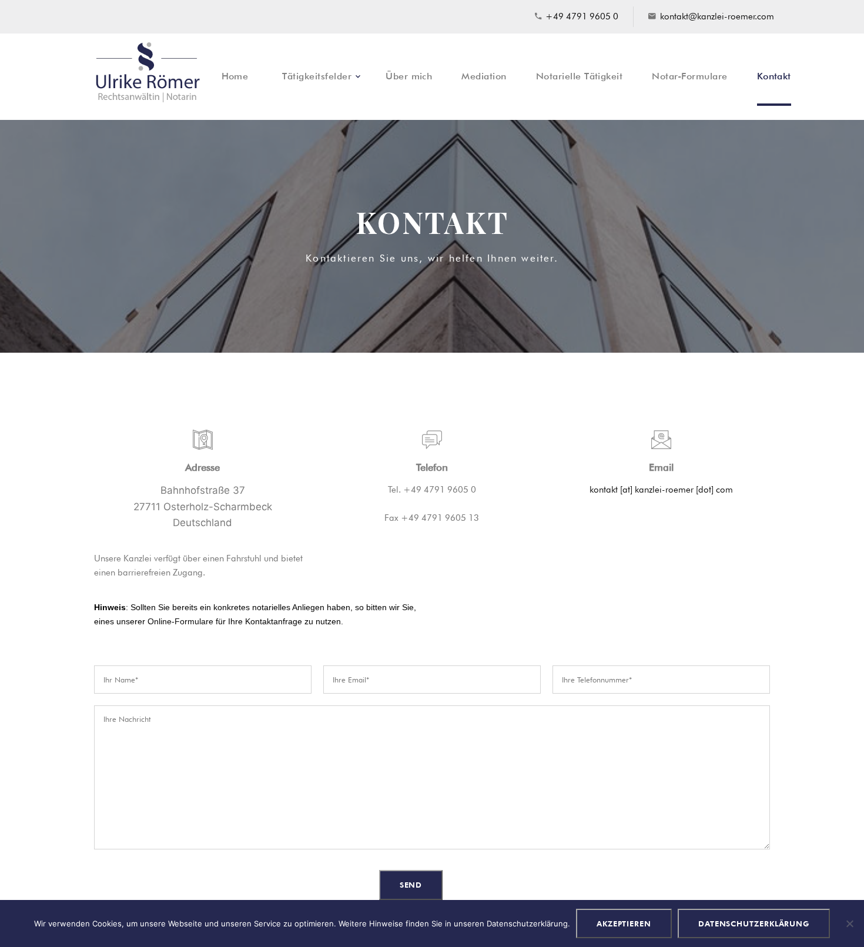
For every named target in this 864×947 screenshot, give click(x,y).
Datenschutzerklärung (753, 923)
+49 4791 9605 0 (581, 16)
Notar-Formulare (689, 76)
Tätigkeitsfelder (316, 76)
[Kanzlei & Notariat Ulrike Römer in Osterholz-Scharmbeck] (147, 76)
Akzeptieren (624, 923)
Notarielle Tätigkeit (579, 76)
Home (235, 76)
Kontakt (774, 76)
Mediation (483, 76)
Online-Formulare (180, 621)
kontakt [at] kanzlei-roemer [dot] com (661, 489)
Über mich (409, 76)
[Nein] (849, 923)
